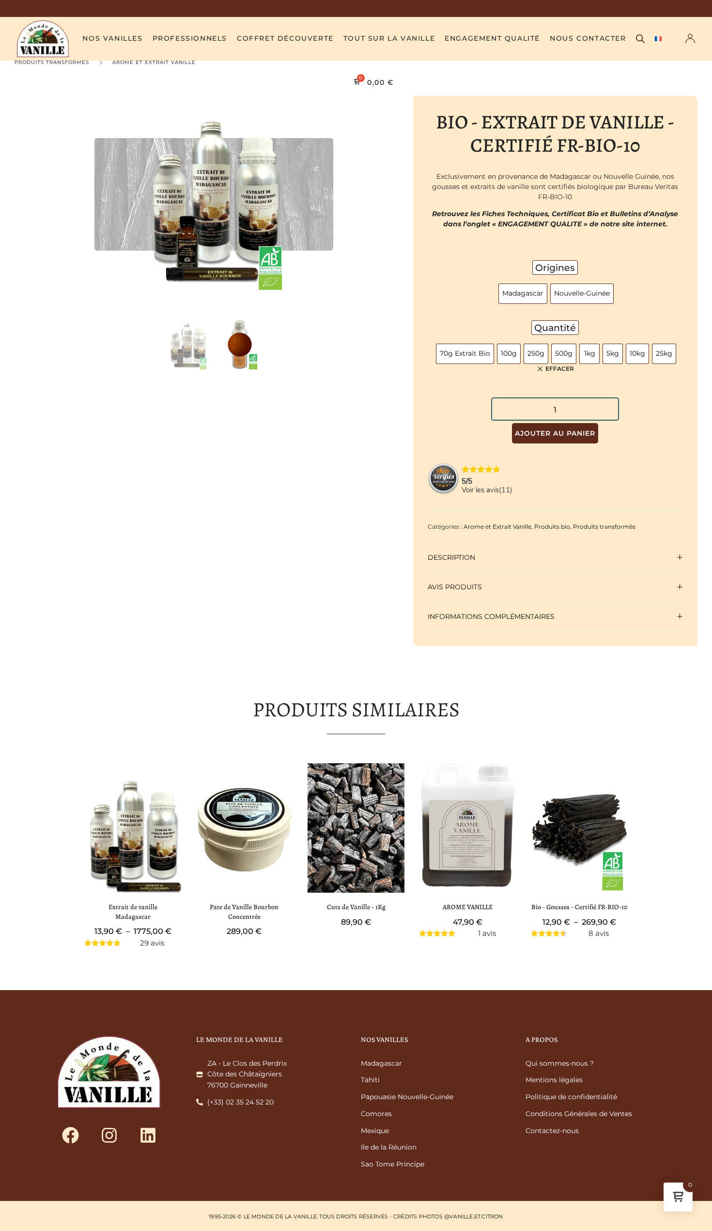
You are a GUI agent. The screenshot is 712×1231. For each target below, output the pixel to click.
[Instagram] (109, 1135)
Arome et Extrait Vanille (154, 62)
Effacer (559, 368)
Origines (555, 267)
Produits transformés (52, 62)
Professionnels (190, 38)
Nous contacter (588, 38)
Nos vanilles (112, 38)
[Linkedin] (148, 1135)
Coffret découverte (285, 38)
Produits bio (552, 526)
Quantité (555, 327)
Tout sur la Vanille (389, 38)
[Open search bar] (640, 38)
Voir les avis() (487, 490)
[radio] (523, 293)
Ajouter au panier (555, 433)
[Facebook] (70, 1135)
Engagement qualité (492, 38)
